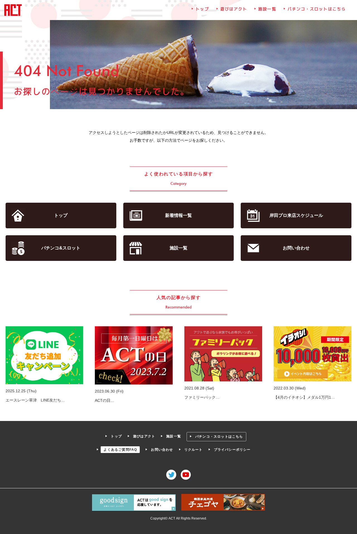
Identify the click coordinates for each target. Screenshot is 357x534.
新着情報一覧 (178, 215)
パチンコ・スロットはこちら (317, 9)
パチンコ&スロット (60, 248)
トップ (202, 9)
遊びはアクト (233, 9)
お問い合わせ (296, 248)
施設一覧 (267, 9)
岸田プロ (296, 215)
